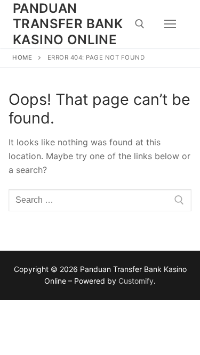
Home (22, 57)
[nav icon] (170, 24)
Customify (136, 280)
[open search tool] (140, 24)
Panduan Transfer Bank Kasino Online (68, 24)
